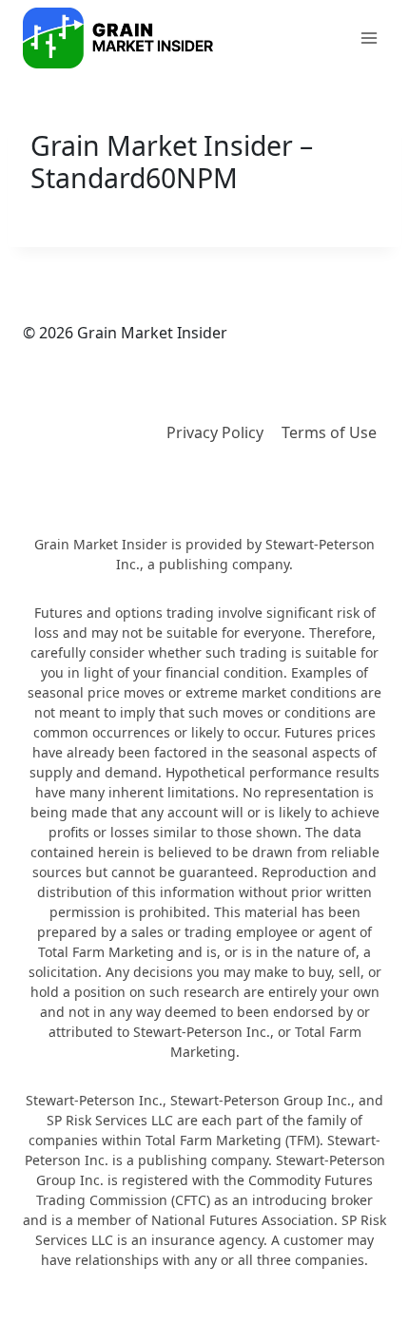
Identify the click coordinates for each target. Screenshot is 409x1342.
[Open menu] (368, 37)
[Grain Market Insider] (118, 38)
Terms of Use (329, 432)
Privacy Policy (214, 432)
